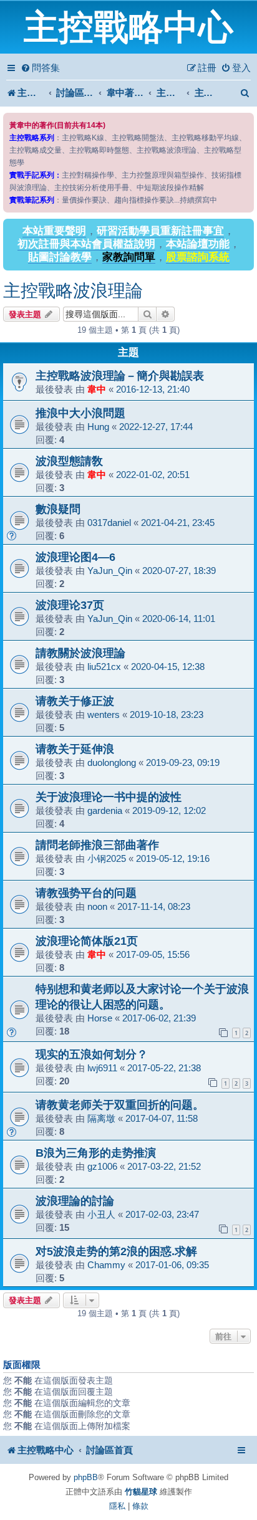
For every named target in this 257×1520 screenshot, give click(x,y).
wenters (103, 714)
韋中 (96, 389)
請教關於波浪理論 (80, 652)
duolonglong (111, 762)
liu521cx (104, 666)
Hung (98, 426)
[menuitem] (40, 68)
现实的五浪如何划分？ (92, 1054)
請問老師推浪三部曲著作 (97, 844)
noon (97, 906)
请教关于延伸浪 (75, 748)
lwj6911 (102, 1068)
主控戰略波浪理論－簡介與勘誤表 (120, 375)
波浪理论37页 (70, 604)
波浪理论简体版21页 (87, 940)
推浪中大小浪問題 (80, 412)
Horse (99, 1018)
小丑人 (101, 1214)
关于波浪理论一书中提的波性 (109, 796)
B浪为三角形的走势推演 (96, 1152)
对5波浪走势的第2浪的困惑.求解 (116, 1251)
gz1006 (102, 1166)
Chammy (106, 1264)
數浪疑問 (58, 508)
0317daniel (109, 522)
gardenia (104, 810)
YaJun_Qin (109, 570)
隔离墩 (101, 1118)
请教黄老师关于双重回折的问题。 (120, 1104)
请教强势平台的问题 (86, 892)
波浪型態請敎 (69, 460)
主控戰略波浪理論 (73, 290)
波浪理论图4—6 (75, 556)
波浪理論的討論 (75, 1200)
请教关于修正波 (75, 700)
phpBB (86, 1477)
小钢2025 (106, 858)
